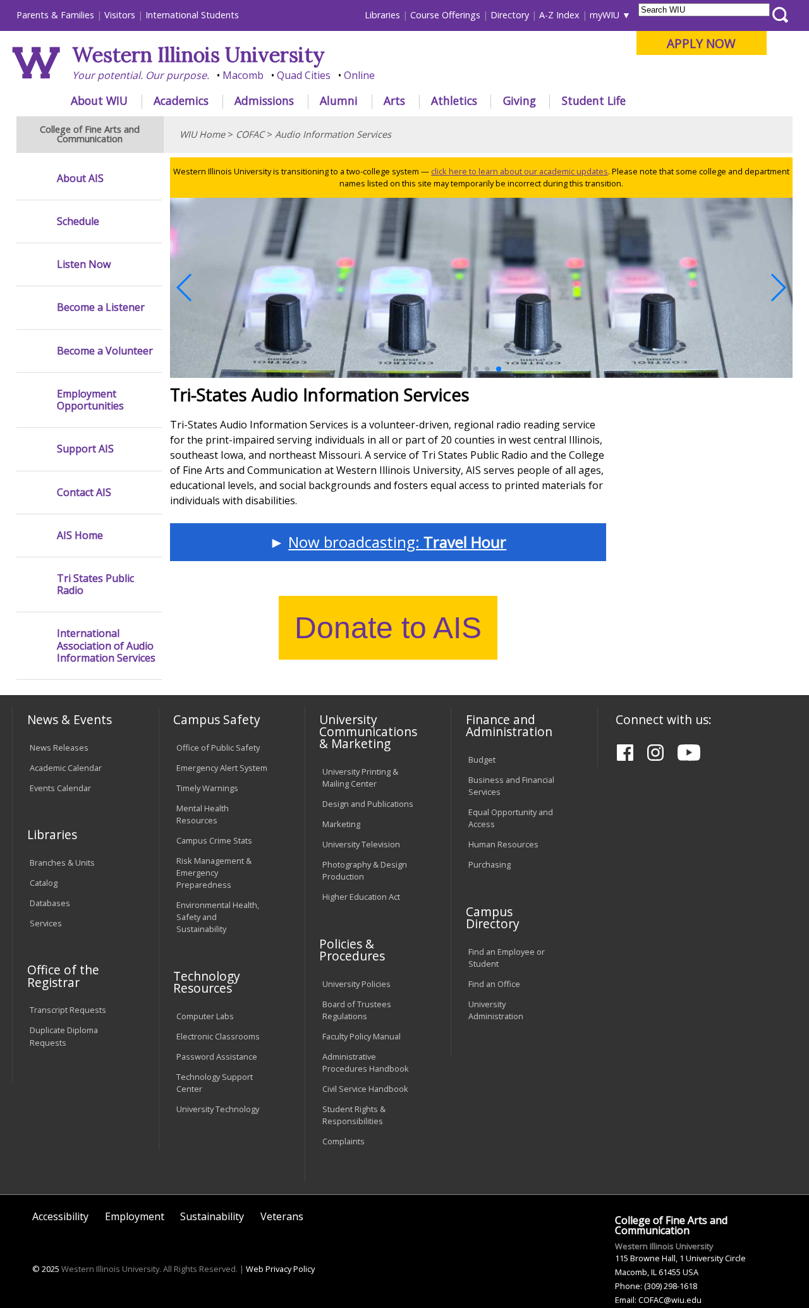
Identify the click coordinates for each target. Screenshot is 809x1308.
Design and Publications (367, 803)
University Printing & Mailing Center (360, 777)
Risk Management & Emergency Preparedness (214, 872)
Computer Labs (205, 1016)
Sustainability (212, 1216)
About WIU (99, 100)
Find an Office (494, 984)
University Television (361, 844)
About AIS (80, 179)
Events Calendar (60, 788)
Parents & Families (55, 15)
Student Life (594, 100)
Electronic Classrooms (218, 1036)
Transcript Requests (68, 1009)
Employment (134, 1216)
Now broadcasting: (397, 541)
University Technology (217, 1109)
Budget (482, 759)
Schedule (78, 221)
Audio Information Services (333, 134)
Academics (181, 100)
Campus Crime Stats (214, 840)
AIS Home (80, 536)
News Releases (59, 747)
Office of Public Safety (218, 747)
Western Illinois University (198, 55)
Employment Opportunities (90, 400)
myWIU (604, 15)
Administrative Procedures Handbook (365, 1062)
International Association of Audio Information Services (106, 645)
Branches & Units (62, 862)
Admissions (264, 100)
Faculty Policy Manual (361, 1036)
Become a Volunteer (105, 351)
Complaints (343, 1141)
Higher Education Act (361, 896)
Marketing (341, 824)
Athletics (454, 100)
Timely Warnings (207, 788)
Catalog (44, 882)
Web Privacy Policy (280, 1269)
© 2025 (45, 1269)
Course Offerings (445, 15)
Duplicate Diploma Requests (64, 1036)
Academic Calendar (66, 767)
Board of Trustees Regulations (356, 1010)
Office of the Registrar (63, 975)
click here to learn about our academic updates (519, 171)
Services (46, 923)
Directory (509, 15)
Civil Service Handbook (365, 1088)
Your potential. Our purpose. (140, 75)
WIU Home (202, 134)
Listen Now (84, 264)
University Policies (356, 984)
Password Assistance (216, 1056)
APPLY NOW (701, 43)
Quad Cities (304, 75)
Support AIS (85, 449)
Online (359, 75)
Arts (394, 100)
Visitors (119, 15)
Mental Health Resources (202, 814)
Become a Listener (101, 307)
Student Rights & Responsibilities (354, 1115)
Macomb (243, 75)
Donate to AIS (388, 628)
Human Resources (503, 844)
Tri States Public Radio (95, 584)
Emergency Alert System (221, 767)
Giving (519, 100)
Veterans (281, 1216)
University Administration (495, 1010)
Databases (50, 903)
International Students (192, 15)
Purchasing (489, 864)
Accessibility (60, 1216)
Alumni (339, 100)
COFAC (250, 134)
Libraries (382, 15)
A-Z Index (559, 15)
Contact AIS (84, 493)
